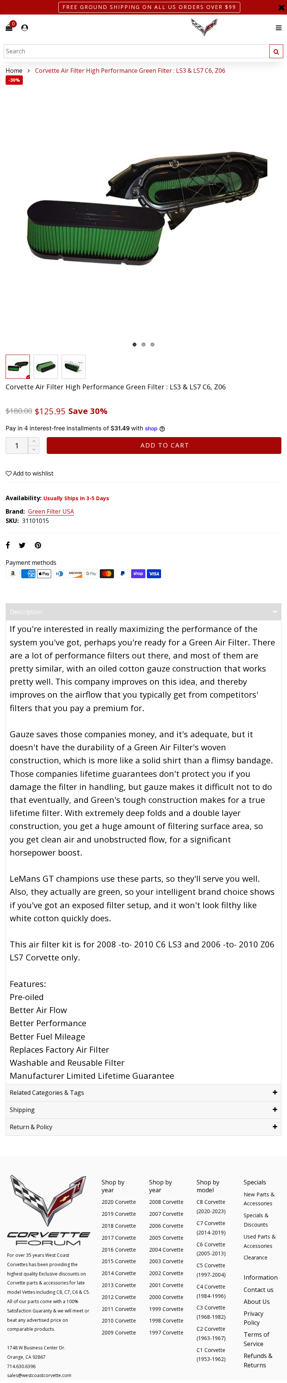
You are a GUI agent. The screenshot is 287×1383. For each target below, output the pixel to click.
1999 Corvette (166, 1308)
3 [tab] (152, 344)
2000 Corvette (166, 1297)
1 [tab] (134, 344)
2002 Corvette (166, 1273)
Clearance (256, 1257)
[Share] (8, 545)
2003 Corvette (166, 1261)
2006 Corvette (166, 1225)
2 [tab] (143, 344)
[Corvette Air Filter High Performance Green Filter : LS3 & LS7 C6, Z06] (143, 213)
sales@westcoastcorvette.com (39, 1375)
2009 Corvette (119, 1332)
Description (26, 612)
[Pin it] (38, 545)
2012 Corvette (119, 1297)
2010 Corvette (119, 1320)
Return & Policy (31, 1127)
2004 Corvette (166, 1249)
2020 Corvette (119, 1201)
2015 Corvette (119, 1261)
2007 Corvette (166, 1213)
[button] (33, 450)
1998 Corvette (166, 1320)
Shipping (22, 1110)
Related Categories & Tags (47, 1092)
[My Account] (25, 27)
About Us (257, 1302)
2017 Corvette (119, 1237)
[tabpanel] (143, 213)
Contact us (259, 1290)
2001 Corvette (166, 1285)
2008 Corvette (166, 1201)
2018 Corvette (119, 1225)
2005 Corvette (166, 1237)
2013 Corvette (119, 1285)
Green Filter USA (51, 511)
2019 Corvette (119, 1213)
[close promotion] (281, 7)
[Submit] (276, 51)
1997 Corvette (166, 1332)
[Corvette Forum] (231, 27)
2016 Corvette (119, 1249)
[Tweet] (22, 545)
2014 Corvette (119, 1273)
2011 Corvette (119, 1308)
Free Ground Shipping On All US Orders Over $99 (149, 6)
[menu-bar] (276, 27)
